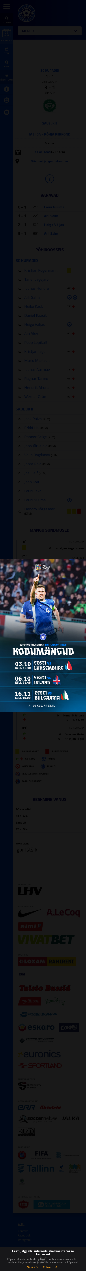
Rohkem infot (51, 1267)
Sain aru (33, 1267)
